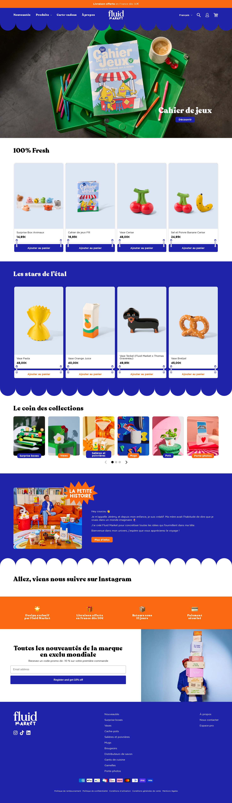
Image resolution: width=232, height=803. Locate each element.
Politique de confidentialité (95, 791)
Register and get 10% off (68, 679)
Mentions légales (170, 791)
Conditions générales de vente (146, 791)
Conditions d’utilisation (120, 791)
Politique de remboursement (67, 791)
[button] (43, 15)
